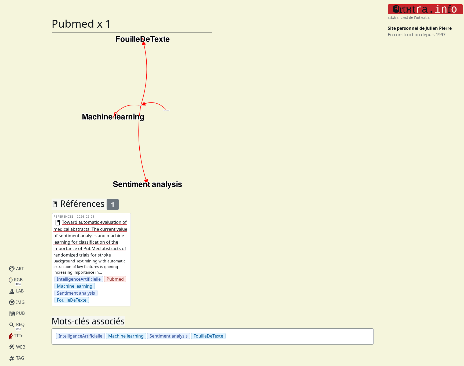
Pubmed (115, 279)
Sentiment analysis (76, 293)
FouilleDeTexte (71, 300)
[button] (425, 9)
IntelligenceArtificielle (79, 279)
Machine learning (74, 286)
